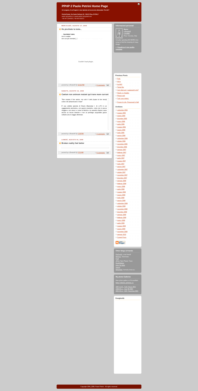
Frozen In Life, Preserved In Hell (128, 102)
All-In (119, 81)
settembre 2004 (122, 110)
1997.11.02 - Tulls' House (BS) (126, 287)
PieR (117, 259)
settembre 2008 (122, 203)
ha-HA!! (119, 84)
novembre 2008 (122, 209)
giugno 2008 (121, 195)
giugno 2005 (121, 116)
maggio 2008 (121, 192)
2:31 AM (80, 152)
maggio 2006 (121, 127)
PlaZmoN (119, 254)
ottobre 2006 (121, 141)
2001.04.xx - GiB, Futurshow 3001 (127, 291)
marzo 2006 (121, 121)
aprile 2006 (120, 124)
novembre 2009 (122, 232)
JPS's (118, 261)
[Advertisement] (128, 335)
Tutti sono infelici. (123, 98)
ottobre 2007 (121, 172)
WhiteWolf (119, 270)
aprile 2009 (120, 223)
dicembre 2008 (122, 212)
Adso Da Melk (120, 265)
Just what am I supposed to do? (128, 90)
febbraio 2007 (121, 152)
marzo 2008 (121, 186)
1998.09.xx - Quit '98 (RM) (124, 289)
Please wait (121, 96)
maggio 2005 (121, 113)
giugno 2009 (121, 229)
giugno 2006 (121, 130)
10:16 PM (81, 85)
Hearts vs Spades (123, 93)
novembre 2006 (122, 144)
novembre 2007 (122, 175)
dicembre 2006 (122, 147)
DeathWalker (120, 263)
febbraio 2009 (121, 217)
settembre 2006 (122, 138)
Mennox (118, 257)
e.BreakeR (127, 31)
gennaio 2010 (121, 234)
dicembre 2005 (122, 118)
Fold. (119, 79)
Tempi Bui (120, 87)
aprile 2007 (120, 158)
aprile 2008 (120, 189)
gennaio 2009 (121, 215)
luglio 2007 (120, 164)
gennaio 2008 (121, 181)
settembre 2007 (122, 169)
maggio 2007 (121, 161)
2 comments (101, 134)
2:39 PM (81, 133)
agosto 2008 (121, 200)
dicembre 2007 (122, 178)
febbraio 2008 (121, 183)
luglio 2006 (120, 133)
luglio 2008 (120, 198)
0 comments (101, 85)
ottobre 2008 (121, 206)
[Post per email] (107, 85)
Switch (118, 267)
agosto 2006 (121, 135)
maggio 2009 (121, 226)
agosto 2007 (121, 167)
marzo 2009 (121, 220)
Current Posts (121, 237)
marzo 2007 (121, 155)
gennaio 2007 (121, 150)
